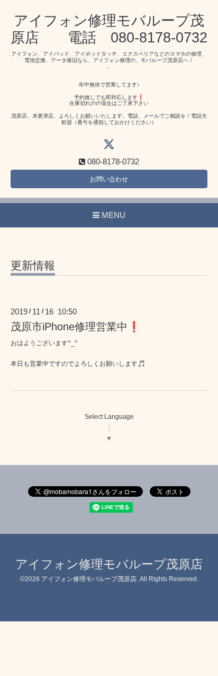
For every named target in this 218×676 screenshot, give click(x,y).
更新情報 (33, 265)
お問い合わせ (109, 179)
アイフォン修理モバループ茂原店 (109, 564)
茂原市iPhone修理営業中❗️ (75, 326)
